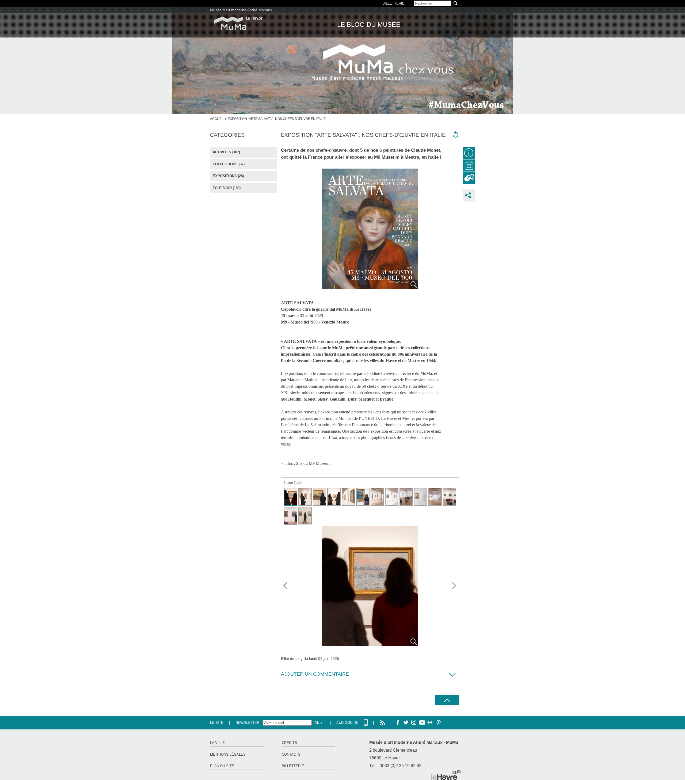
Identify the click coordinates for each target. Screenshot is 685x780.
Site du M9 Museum (313, 463)
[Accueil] (238, 23)
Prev (285, 586)
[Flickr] (430, 722)
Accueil (217, 119)
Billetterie (293, 766)
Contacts (291, 754)
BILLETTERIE (393, 3)
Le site (216, 723)
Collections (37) (229, 164)
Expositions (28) (228, 176)
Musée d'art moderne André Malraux (241, 10)
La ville (217, 743)
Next (454, 586)
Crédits (289, 743)
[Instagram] (414, 722)
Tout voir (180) (227, 188)
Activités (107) (226, 152)
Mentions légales (228, 754)
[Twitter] (406, 722)
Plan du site (222, 766)
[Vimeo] (422, 722)
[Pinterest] (438, 722)
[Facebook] (398, 722)
